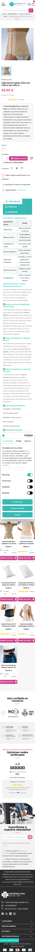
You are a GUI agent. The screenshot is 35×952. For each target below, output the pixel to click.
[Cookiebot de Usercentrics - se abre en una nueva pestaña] (25, 435)
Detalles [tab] (19, 441)
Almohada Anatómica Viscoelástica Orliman (26, 584)
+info (4, 845)
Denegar (17, 514)
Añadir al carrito (19, 158)
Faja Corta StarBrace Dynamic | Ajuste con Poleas (8, 666)
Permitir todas (17, 502)
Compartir (12, 168)
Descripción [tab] (14, 201)
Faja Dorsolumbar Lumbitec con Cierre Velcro (8, 543)
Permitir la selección (17, 508)
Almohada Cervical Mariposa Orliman (8, 584)
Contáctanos (21, 190)
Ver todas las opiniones (17, 777)
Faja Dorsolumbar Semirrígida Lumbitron (26, 625)
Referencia (5, 80)
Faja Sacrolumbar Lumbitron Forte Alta (26, 543)
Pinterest (22, 168)
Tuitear (17, 168)
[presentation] (3, 713)
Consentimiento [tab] (7, 441)
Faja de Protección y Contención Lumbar (8, 625)
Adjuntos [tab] (12, 206)
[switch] (30, 480)
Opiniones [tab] (13, 212)
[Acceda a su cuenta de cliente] (29, 4)
